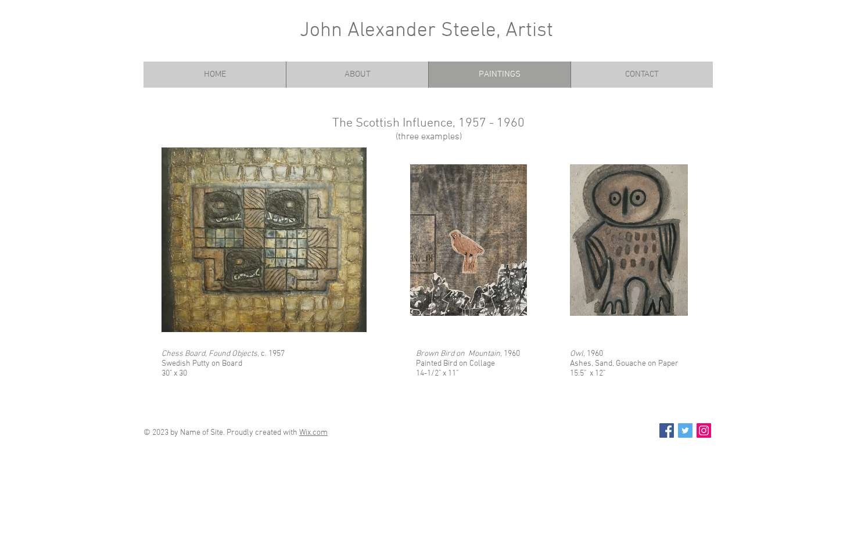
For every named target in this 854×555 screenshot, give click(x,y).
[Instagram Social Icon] (704, 430)
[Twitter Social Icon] (685, 430)
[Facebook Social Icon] (666, 430)
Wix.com (313, 433)
